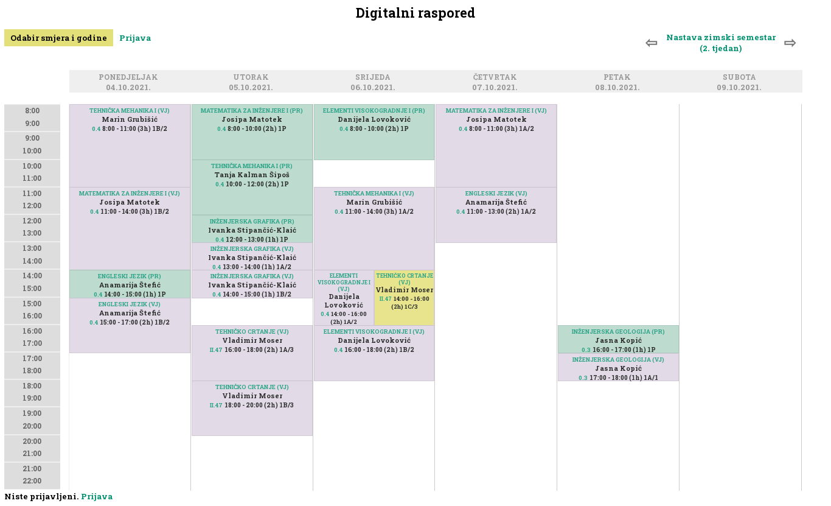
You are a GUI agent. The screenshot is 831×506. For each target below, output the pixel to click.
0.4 (96, 129)
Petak (619, 77)
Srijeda (374, 77)
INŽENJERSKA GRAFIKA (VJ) (252, 249)
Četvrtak (497, 77)
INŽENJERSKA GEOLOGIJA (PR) (618, 332)
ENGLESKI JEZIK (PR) (129, 276)
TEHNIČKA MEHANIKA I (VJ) (129, 110)
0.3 (586, 350)
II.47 (216, 350)
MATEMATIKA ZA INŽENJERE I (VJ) (129, 193)
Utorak (253, 77)
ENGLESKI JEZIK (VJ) (130, 304)
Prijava (135, 37)
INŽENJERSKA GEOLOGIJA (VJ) (618, 360)
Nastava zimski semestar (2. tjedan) (721, 43)
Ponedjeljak (130, 77)
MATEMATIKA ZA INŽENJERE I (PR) (252, 110)
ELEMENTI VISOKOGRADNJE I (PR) (374, 110)
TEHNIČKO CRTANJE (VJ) (252, 332)
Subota (741, 77)
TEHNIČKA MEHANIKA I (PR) (252, 166)
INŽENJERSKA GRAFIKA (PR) (252, 221)
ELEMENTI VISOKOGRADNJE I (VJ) (344, 282)
